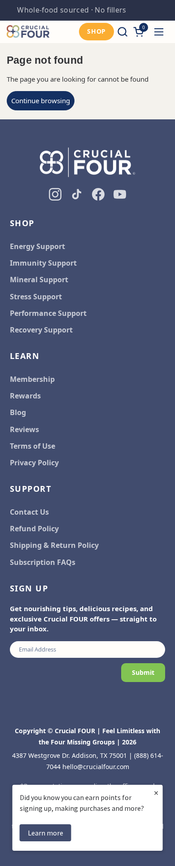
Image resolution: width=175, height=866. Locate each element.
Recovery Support (41, 330)
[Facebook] (98, 194)
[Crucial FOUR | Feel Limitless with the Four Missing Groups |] (28, 32)
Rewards (25, 396)
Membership (32, 379)
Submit (143, 672)
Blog (18, 412)
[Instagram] (55, 194)
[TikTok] (76, 194)
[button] (122, 31)
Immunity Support (43, 263)
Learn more (45, 832)
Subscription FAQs (42, 562)
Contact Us (29, 512)
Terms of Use (32, 446)
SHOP (96, 31)
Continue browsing (40, 100)
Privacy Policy (34, 463)
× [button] (156, 792)
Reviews (24, 429)
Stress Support (36, 297)
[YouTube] (120, 194)
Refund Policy (34, 529)
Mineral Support (39, 279)
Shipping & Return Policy (54, 545)
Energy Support (37, 246)
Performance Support (48, 313)
